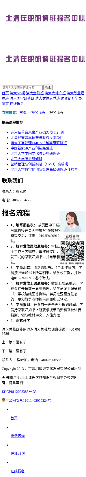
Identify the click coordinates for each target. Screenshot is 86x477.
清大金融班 (35, 93)
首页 (5, 93)
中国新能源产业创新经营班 (32, 148)
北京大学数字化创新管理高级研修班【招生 (44, 169)
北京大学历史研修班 (26, 159)
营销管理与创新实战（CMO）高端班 (39, 164)
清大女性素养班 (47, 98)
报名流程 (38, 112)
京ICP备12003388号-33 (19, 392)
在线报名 (17, 104)
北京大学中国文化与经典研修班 (35, 153)
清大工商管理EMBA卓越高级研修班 (39, 143)
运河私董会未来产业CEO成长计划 (37, 132)
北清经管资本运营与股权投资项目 (37, 138)
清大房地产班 (55, 93)
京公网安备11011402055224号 (28, 400)
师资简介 (68, 98)
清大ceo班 (17, 93)
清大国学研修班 (22, 98)
